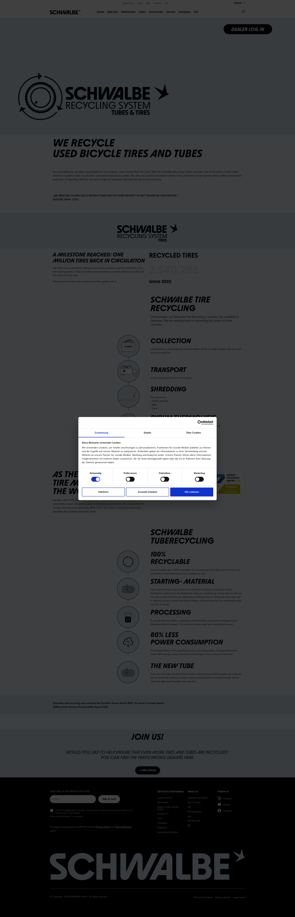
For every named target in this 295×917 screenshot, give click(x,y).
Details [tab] (147, 432)
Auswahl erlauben (147, 492)
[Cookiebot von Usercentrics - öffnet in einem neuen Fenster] (199, 422)
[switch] (130, 479)
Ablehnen (103, 492)
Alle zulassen (192, 492)
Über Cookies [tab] (193, 432)
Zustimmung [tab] (101, 432)
